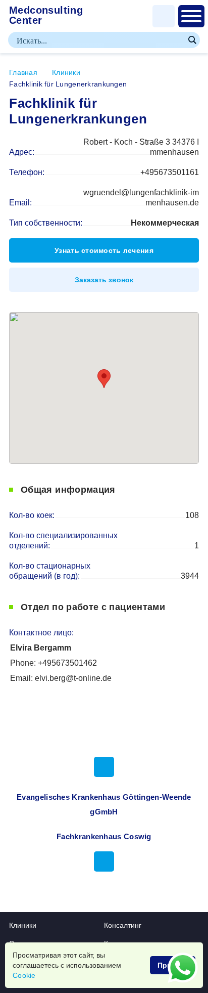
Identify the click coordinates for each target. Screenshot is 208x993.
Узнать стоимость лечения (104, 250)
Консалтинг (122, 925)
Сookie (24, 975)
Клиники (66, 72)
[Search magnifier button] (192, 40)
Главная (23, 72)
